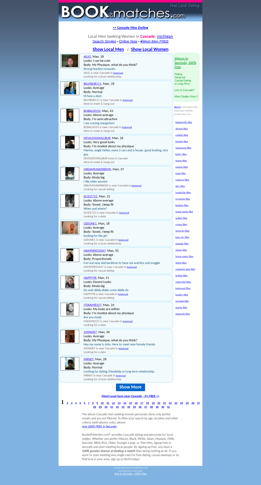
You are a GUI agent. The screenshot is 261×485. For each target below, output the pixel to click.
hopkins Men (181, 205)
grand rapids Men (184, 211)
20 (158, 403)
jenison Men (181, 167)
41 (168, 407)
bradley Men (181, 294)
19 (153, 403)
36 (140, 407)
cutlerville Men (183, 282)
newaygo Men (182, 231)
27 (198, 403)
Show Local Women (149, 49)
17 (141, 403)
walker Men (181, 218)
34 (128, 407)
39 (157, 407)
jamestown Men (183, 148)
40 (162, 407)
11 (108, 403)
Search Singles (104, 41)
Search (177, 107)
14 (124, 403)
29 (100, 407)
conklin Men (181, 135)
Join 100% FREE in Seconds (99, 426)
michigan (165, 37)
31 (111, 407)
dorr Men (180, 186)
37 (145, 407)
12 (113, 403)
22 (170, 403)
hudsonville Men (183, 122)
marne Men (181, 160)
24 (181, 403)
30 (106, 407)
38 (151, 407)
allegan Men (181, 128)
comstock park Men (185, 269)
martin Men (181, 307)
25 (187, 403)
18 (147, 403)
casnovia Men (182, 179)
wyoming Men (182, 199)
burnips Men (181, 141)
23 (176, 403)
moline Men (181, 275)
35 (134, 407)
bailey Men (181, 154)
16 (136, 403)
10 (102, 403)
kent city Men (182, 237)
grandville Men (183, 192)
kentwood (118, 73)
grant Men (180, 173)
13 (119, 403)
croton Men (181, 224)
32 (117, 407)
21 (164, 403)
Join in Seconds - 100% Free (131, 473)
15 (130, 403)
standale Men (182, 243)
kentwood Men (182, 288)
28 (94, 407)
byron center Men (184, 256)
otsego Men (181, 250)
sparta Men (180, 262)
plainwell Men (182, 314)
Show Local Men (108, 49)
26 (193, 403)
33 (123, 407)
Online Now (128, 41)
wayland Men (182, 301)
